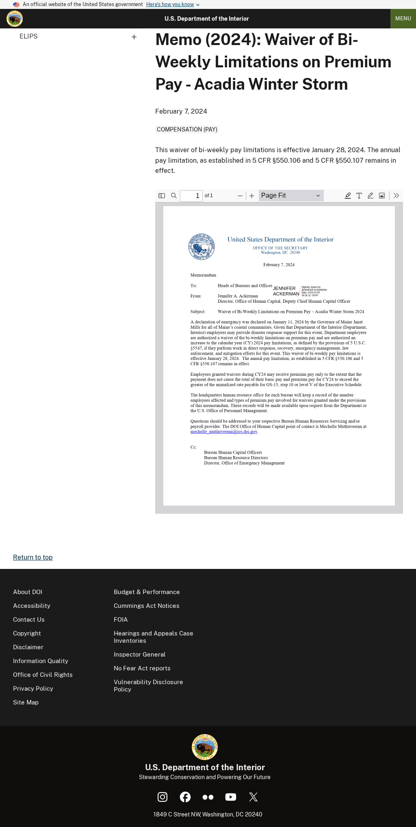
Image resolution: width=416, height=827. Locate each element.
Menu (403, 18)
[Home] (14, 19)
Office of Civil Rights (43, 674)
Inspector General (140, 654)
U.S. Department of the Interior (207, 18)
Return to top (33, 557)
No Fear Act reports (142, 668)
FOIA (121, 619)
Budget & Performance (147, 591)
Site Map (26, 702)
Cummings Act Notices (147, 605)
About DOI (27, 591)
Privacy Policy (33, 688)
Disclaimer (28, 647)
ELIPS (29, 36)
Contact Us (29, 619)
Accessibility (31, 605)
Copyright (27, 633)
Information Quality (40, 660)
